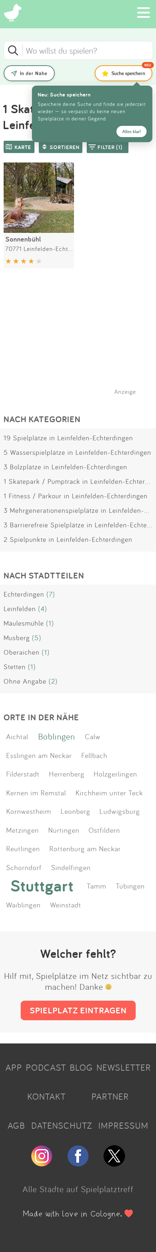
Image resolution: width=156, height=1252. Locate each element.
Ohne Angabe (25, 681)
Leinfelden (20, 608)
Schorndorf (24, 867)
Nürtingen (63, 830)
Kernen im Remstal (36, 792)
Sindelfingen (71, 867)
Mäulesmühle (24, 623)
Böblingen (56, 736)
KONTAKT (46, 1096)
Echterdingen (24, 594)
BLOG (81, 1067)
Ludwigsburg (119, 811)
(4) (42, 608)
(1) (50, 623)
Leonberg (75, 811)
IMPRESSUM (123, 1125)
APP (13, 1067)
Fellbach (94, 755)
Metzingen (22, 830)
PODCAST (46, 1067)
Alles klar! (131, 131)
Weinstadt (65, 904)
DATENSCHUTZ (61, 1125)
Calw (92, 736)
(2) (53, 681)
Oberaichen (22, 652)
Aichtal (17, 736)
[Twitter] (114, 1163)
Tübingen (130, 885)
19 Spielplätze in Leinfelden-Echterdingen (68, 437)
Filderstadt (23, 773)
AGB (16, 1125)
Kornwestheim (28, 811)
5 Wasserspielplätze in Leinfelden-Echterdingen (77, 452)
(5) (36, 637)
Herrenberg (67, 773)
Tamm (96, 885)
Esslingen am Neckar (39, 755)
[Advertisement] (81, 341)
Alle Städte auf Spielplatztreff (78, 1188)
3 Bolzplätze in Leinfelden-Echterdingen (65, 466)
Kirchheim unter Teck (109, 792)
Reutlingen (23, 848)
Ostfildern (104, 830)
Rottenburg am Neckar (85, 848)
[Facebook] (78, 1163)
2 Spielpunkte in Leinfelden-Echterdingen (68, 539)
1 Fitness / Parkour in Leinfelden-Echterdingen (76, 495)
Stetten (15, 666)
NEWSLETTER (124, 1067)
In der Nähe (34, 73)
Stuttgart (42, 885)
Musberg (17, 637)
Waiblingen (23, 904)
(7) (50, 594)
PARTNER (110, 1096)
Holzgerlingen (115, 773)
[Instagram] (42, 1163)
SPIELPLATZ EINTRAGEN (78, 1010)
